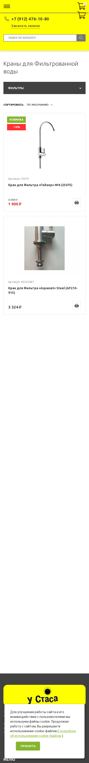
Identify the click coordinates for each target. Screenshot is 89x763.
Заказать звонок (25, 26)
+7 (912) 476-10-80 (30, 19)
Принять (28, 746)
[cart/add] (77, 202)
